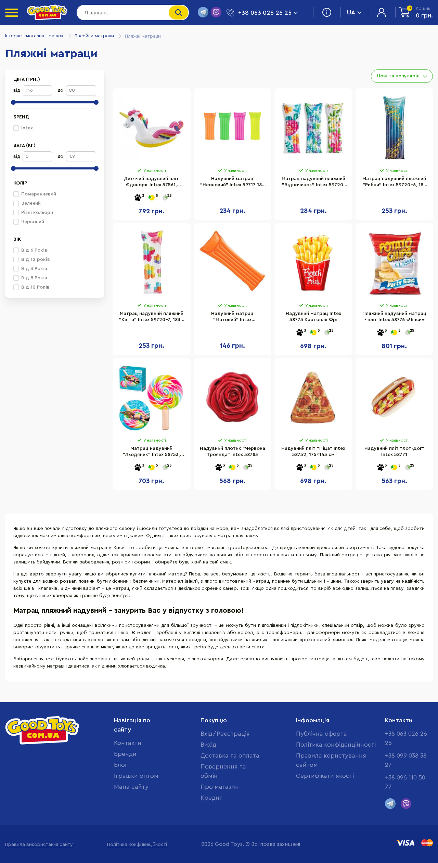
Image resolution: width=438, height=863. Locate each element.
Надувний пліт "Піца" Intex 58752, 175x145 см (313, 451)
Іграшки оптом (136, 776)
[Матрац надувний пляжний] (313, 128)
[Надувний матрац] (232, 128)
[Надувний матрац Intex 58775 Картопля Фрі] (313, 263)
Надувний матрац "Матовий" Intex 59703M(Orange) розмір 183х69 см (232, 317)
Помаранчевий (38, 194)
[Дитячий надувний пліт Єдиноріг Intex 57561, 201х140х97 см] (151, 128)
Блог (121, 765)
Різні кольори (37, 212)
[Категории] (11, 13)
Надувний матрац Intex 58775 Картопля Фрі (313, 316)
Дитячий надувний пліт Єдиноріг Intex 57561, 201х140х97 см (151, 182)
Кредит (211, 798)
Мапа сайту (131, 787)
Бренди (125, 754)
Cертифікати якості (325, 776)
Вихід (208, 744)
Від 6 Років (34, 250)
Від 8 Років (34, 278)
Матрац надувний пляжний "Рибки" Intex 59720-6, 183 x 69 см (394, 182)
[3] (138, 198)
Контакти (127, 743)
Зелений (31, 203)
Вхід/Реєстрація (225, 734)
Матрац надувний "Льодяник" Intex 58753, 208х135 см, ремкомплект (151, 452)
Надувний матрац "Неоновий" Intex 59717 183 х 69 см (232, 182)
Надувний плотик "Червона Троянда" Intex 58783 (232, 451)
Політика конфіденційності (336, 744)
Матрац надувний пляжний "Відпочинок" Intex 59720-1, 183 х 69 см (313, 182)
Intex (27, 128)
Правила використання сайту (39, 844)
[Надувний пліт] (313, 398)
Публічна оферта (321, 734)
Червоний (32, 221)
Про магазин (220, 787)
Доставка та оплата (230, 755)
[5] (151, 198)
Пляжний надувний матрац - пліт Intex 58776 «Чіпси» (394, 316)
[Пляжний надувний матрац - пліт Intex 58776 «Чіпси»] (394, 263)
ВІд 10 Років (35, 287)
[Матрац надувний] (151, 398)
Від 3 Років (34, 268)
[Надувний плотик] (232, 398)
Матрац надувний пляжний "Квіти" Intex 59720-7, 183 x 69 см (151, 317)
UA (351, 12)
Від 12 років (35, 259)
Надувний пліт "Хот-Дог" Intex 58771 (394, 451)
